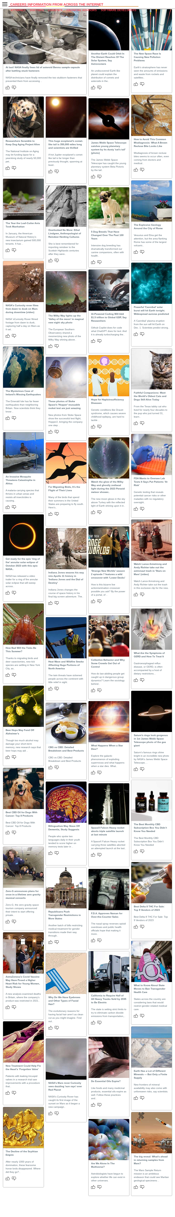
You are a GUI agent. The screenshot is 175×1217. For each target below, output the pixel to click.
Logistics (55, 10)
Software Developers (118, 10)
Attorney (18, 10)
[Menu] (4, 4)
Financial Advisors (82, 10)
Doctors (37, 10)
